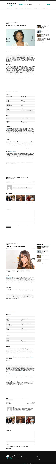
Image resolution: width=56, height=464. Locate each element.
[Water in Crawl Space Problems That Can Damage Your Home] (39, 35)
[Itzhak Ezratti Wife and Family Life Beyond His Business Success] (10, 198)
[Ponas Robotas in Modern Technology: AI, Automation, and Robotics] (39, 31)
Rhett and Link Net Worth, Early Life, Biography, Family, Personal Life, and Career (30, 203)
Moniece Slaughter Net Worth (24, 177)
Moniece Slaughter (10, 177)
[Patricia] (6, 28)
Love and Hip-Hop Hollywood (29, 142)
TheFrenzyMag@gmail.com (24, 458)
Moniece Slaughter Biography (17, 177)
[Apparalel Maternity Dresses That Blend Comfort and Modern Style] (39, 39)
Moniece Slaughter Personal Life (10, 178)
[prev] (36, 4)
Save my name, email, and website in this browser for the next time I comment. (17, 225)
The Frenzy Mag (24, 463)
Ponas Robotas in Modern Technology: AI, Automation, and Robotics (45, 31)
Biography (9, 22)
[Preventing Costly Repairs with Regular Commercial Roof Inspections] (39, 26)
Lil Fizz (9, 129)
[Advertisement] (28, 15)
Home (7, 22)
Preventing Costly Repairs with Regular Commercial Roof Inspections (45, 26)
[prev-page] (6, 205)
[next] (38, 4)
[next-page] (7, 205)
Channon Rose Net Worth (31, 182)
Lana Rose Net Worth (12, 151)
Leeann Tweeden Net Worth (13, 91)
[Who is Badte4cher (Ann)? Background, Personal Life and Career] (20, 198)
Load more (43, 42)
